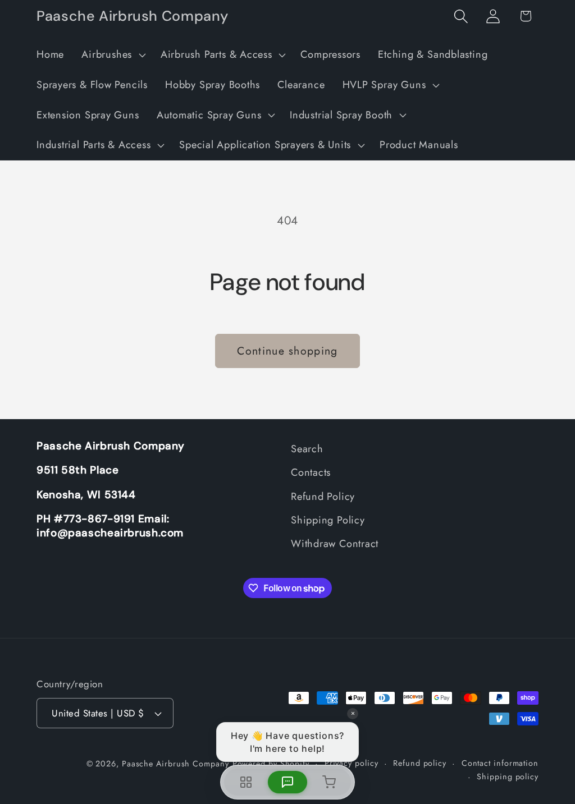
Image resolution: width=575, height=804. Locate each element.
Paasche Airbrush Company (175, 763)
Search (307, 449)
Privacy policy (351, 763)
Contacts (311, 472)
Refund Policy (323, 496)
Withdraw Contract (334, 543)
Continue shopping (287, 351)
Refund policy (419, 763)
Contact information (500, 763)
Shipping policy (508, 776)
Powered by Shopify (270, 763)
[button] (112, 55)
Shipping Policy (328, 520)
